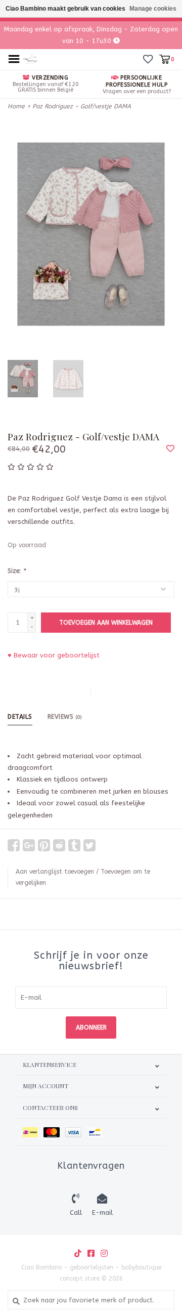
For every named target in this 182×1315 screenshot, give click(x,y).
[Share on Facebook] (14, 845)
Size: (16, 570)
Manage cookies (152, 8)
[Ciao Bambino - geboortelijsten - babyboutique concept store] (30, 58)
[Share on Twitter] (89, 845)
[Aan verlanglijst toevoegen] (170, 449)
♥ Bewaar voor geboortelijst (54, 655)
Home (16, 106)
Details (20, 716)
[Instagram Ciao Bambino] (104, 1253)
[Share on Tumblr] (74, 845)
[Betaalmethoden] (32, 1132)
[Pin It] (44, 845)
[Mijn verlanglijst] (148, 59)
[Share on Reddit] (59, 845)
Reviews (65, 716)
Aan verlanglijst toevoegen (55, 871)
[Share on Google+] (29, 845)
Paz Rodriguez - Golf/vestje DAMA (81, 106)
